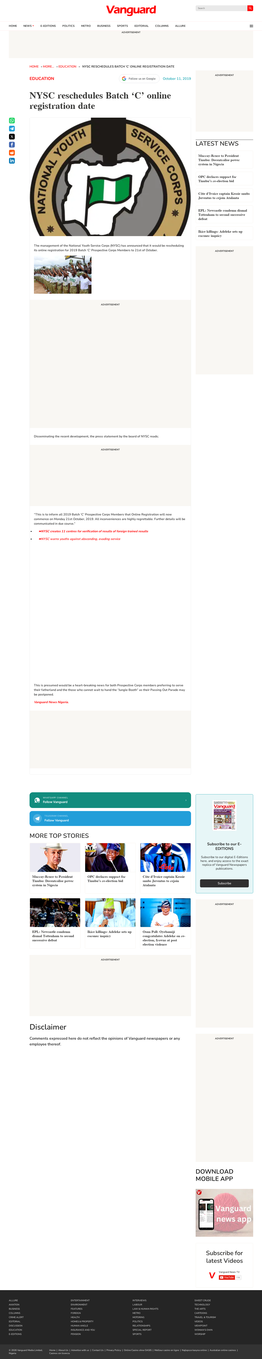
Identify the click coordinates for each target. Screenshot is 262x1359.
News (27, 26)
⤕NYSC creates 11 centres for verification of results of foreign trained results (93, 531)
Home (13, 26)
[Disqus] (110, 1106)
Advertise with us (80, 1350)
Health (75, 1317)
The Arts (199, 1308)
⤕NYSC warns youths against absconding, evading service (79, 539)
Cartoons (200, 1313)
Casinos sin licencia (59, 1353)
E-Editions (15, 1334)
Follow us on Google (142, 79)
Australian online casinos (223, 1350)
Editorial (141, 26)
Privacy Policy (113, 1350)
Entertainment (80, 1300)
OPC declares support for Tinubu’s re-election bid (217, 178)
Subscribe (224, 883)
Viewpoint (200, 1325)
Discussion (15, 1325)
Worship (199, 1334)
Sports (122, 26)
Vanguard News (131, 10)
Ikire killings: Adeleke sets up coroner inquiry (220, 233)
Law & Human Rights (145, 1308)
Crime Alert (16, 1317)
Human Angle (79, 1325)
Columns (162, 26)
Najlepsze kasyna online (194, 1350)
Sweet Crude (202, 1300)
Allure (13, 1300)
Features (76, 1308)
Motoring (138, 1317)
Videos (198, 1321)
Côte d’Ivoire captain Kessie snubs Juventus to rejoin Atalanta (224, 195)
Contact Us (98, 1350)
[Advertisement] (110, 364)
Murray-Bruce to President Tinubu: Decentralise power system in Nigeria (219, 159)
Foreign (76, 1313)
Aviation (14, 1304)
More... (48, 66)
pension (76, 1334)
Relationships (141, 1325)
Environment (79, 1304)
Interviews (139, 1300)
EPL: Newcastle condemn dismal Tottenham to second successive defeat (222, 214)
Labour (137, 1304)
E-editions (48, 26)
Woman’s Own (203, 1329)
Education (67, 66)
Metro (86, 26)
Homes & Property (82, 1321)
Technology (202, 1304)
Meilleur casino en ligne (166, 1350)
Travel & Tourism (205, 1317)
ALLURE (180, 26)
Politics (68, 26)
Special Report (142, 1329)
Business (103, 26)
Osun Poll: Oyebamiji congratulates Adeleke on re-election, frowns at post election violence (164, 937)
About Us (63, 1350)
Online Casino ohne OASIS (138, 1350)
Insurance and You (83, 1329)
